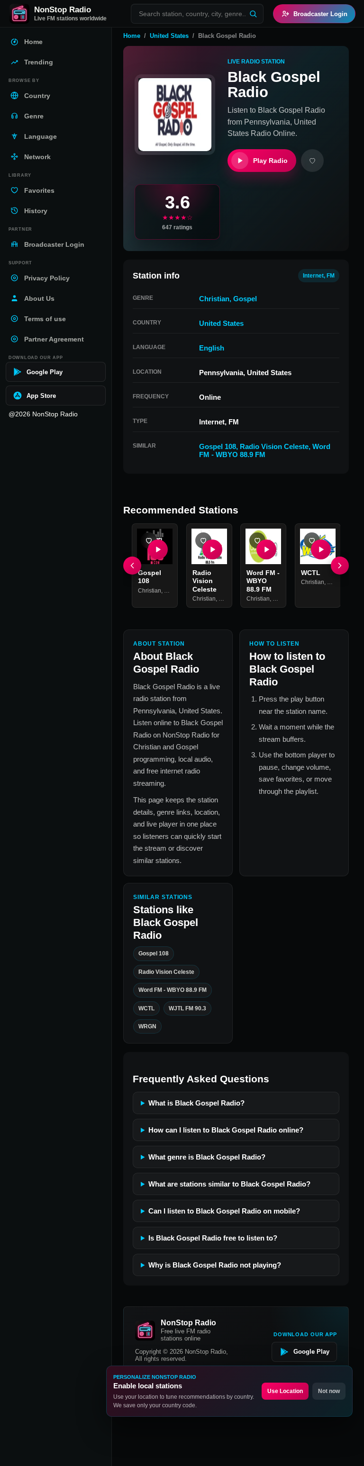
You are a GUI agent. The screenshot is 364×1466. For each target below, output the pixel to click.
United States (169, 35)
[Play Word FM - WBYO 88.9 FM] (266, 549)
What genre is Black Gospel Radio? (206, 1157)
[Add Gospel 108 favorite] (149, 540)
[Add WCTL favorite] (312, 540)
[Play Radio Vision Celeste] (212, 549)
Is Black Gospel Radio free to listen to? (212, 1238)
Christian (214, 299)
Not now (329, 1391)
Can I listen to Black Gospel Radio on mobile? (224, 1211)
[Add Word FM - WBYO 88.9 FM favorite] (257, 540)
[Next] (340, 566)
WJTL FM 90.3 (187, 1008)
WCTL (310, 572)
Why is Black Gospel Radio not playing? (214, 1265)
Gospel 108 (217, 446)
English (211, 348)
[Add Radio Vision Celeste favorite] (203, 540)
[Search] (253, 13)
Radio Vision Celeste (274, 446)
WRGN (147, 1026)
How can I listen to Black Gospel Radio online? (225, 1130)
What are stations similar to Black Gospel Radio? (229, 1184)
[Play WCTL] (320, 549)
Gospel (245, 299)
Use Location (285, 1391)
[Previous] (132, 566)
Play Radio (270, 160)
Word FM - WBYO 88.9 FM (264, 450)
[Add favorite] (312, 160)
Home (131, 35)
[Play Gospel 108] (158, 549)
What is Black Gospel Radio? (196, 1103)
